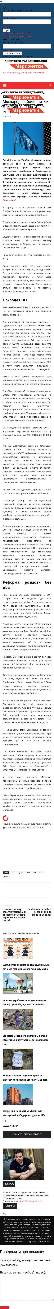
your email (7, 50)
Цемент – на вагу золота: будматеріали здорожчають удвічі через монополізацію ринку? (14, 915)
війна (13, 873)
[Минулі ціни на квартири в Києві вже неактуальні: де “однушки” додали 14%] (27, 1094)
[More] (18, 892)
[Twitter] (12, 892)
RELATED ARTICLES (11, 933)
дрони (21, 873)
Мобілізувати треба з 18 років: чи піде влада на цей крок (40, 912)
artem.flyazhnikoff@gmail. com (28, 1201)
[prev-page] (4, 1121)
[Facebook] (5, 892)
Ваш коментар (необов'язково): (23, 1272)
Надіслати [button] (4, 1307)
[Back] (4, 4)
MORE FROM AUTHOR (29, 933)
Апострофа (9, 200)
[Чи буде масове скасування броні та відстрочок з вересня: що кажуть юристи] (27, 1059)
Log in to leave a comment (27, 1134)
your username (9, 18)
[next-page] (6, 1121)
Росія (41, 873)
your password (9, 27)
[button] (4, 85)
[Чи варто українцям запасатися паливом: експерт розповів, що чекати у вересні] (27, 983)
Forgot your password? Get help (17, 33)
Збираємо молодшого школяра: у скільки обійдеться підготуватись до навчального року (25, 1040)
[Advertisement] (25, 77)
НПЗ (28, 873)
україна (7, 876)
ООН (34, 873)
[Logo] (22, 100)
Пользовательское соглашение (18, 36)
